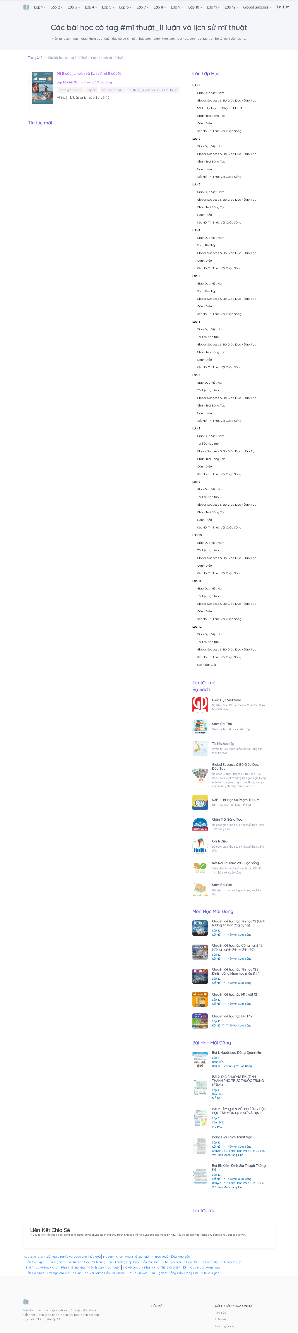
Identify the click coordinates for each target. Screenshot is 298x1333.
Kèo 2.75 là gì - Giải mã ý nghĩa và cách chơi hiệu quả (62, 1256)
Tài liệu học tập (208, 337)
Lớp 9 (196, 482)
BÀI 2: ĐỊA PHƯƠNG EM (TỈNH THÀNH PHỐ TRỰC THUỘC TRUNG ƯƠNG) (238, 1081)
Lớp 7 (196, 375)
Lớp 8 (196, 428)
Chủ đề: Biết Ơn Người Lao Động (232, 1066)
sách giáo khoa (70, 90)
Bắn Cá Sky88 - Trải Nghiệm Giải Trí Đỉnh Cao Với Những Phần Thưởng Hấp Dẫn (82, 1262)
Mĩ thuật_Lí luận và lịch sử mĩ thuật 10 (89, 73)
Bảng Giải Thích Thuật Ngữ (232, 1137)
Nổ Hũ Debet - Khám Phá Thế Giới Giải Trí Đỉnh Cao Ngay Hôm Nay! (171, 1267)
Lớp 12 (197, 626)
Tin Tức (220, 1312)
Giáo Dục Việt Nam (210, 93)
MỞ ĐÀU (217, 1098)
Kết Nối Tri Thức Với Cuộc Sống (90, 82)
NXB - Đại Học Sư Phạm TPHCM (219, 108)
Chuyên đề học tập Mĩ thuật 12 (234, 994)
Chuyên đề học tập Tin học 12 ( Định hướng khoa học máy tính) (236, 971)
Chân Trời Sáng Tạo (211, 116)
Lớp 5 (196, 276)
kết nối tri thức (112, 90)
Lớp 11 (196, 581)
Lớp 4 (196, 230)
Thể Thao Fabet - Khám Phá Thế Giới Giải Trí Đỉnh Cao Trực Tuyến (73, 1267)
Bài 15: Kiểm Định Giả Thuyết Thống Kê (239, 1168)
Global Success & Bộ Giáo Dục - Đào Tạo (226, 100)
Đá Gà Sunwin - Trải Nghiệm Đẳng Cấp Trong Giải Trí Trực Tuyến (173, 1273)
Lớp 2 (196, 139)
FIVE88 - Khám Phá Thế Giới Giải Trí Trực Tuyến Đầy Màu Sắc (146, 1256)
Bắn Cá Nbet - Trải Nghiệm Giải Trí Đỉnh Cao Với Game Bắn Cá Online (75, 1273)
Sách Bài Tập (206, 245)
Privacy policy (225, 1326)
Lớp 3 (196, 184)
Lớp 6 (196, 322)
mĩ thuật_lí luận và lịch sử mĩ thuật (153, 90)
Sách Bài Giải (206, 665)
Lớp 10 (62, 82)
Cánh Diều (204, 123)
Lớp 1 (196, 85)
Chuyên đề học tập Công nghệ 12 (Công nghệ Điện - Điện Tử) (237, 947)
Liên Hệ (220, 1319)
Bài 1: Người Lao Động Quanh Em (237, 1052)
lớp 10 (92, 90)
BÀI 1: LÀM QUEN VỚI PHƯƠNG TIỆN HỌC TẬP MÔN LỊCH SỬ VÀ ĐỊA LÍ (238, 1111)
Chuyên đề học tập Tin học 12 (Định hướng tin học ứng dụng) (238, 923)
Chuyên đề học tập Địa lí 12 (232, 1016)
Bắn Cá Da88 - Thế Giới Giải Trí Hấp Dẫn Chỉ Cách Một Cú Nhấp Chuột (191, 1262)
